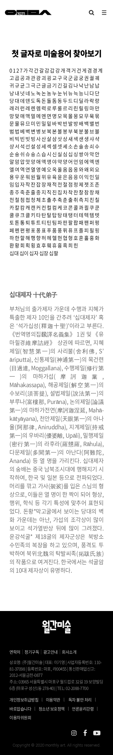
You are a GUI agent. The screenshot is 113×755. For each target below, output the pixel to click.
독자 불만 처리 (80, 700)
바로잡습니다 (20, 709)
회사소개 (69, 652)
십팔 (53, 253)
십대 (14, 253)
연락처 (14, 652)
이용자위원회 (20, 717)
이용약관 (53, 700)
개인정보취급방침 (23, 700)
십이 (24, 253)
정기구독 (31, 652)
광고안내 (50, 652)
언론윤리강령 (85, 708)
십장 (43, 253)
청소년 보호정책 (54, 708)
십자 (33, 253)
